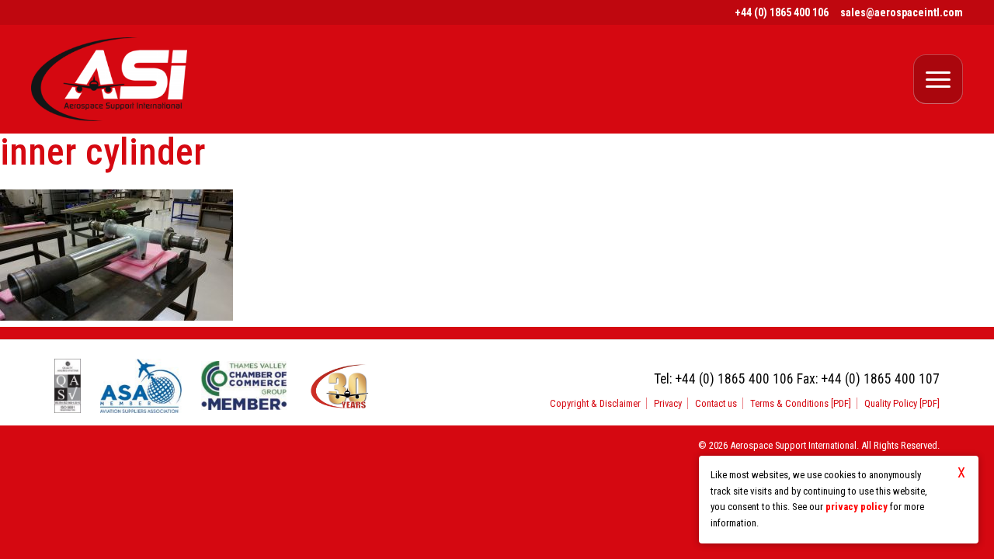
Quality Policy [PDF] (902, 403)
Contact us (716, 403)
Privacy (668, 403)
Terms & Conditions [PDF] (800, 403)
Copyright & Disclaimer (595, 403)
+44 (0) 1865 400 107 (880, 379)
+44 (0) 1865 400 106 (782, 12)
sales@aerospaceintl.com (901, 12)
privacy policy (856, 506)
